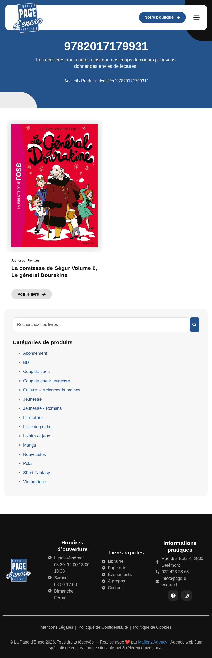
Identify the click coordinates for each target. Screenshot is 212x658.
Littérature (33, 417)
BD (26, 362)
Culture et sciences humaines (51, 390)
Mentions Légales (57, 627)
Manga (29, 445)
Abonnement (35, 353)
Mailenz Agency (152, 642)
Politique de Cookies (152, 627)
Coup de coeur (37, 371)
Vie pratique (34, 481)
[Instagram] (186, 595)
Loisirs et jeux (36, 436)
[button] (197, 17)
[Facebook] (173, 595)
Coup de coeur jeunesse (46, 380)
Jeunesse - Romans (25, 260)
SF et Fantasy (36, 472)
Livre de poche (37, 426)
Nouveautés (34, 454)
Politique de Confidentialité (103, 627)
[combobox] (101, 324)
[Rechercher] (194, 324)
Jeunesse (32, 399)
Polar (28, 463)
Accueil (71, 81)
